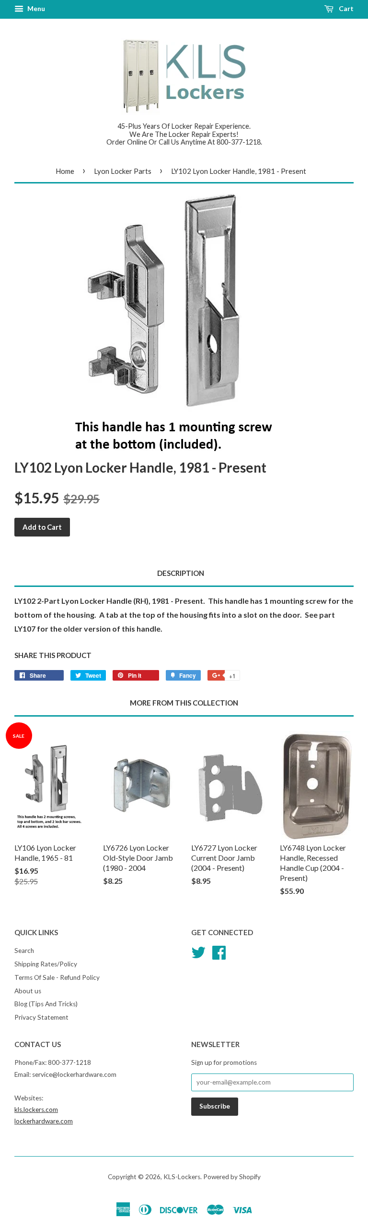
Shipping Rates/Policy (45, 964)
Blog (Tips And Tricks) (46, 1004)
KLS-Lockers (181, 1177)
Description (180, 573)
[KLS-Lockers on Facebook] (219, 951)
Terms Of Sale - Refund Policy (57, 977)
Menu (35, 8)
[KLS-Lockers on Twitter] (198, 951)
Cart (345, 8)
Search (24, 950)
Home (65, 171)
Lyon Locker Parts (122, 171)
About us (27, 991)
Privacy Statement (41, 1017)
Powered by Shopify (232, 1177)
